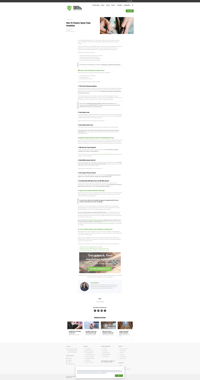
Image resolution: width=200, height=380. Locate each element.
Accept (119, 375)
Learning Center (127, 5)
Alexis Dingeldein (71, 31)
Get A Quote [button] (129, 10)
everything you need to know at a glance (110, 64)
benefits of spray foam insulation (106, 223)
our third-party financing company (98, 154)
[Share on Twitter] (102, 311)
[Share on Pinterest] (105, 311)
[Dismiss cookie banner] (122, 368)
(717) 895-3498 (74, 352)
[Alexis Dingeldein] (84, 286)
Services (113, 5)
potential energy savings (94, 220)
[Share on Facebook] (95, 311)
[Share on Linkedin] (98, 311)
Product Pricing (100, 301)
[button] (132, 5)
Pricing (102, 5)
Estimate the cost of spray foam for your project (91, 246)
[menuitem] (129, 1)
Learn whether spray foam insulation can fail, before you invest (94, 250)
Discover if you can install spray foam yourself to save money (94, 248)
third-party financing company (94, 103)
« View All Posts (69, 19)
